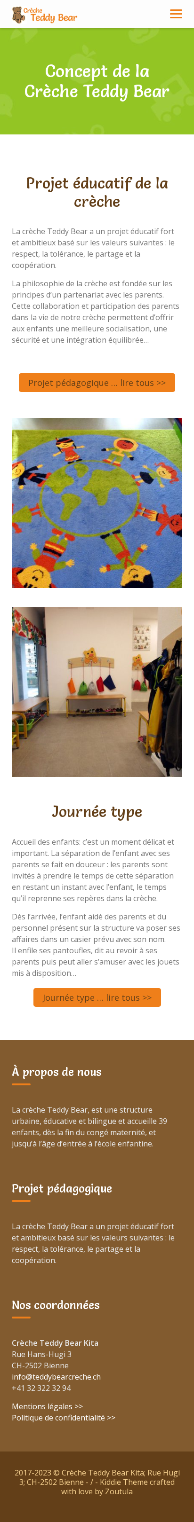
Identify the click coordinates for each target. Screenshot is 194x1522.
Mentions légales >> (47, 1406)
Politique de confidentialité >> (63, 1417)
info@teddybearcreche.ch (56, 1377)
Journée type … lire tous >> (97, 997)
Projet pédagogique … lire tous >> (97, 382)
